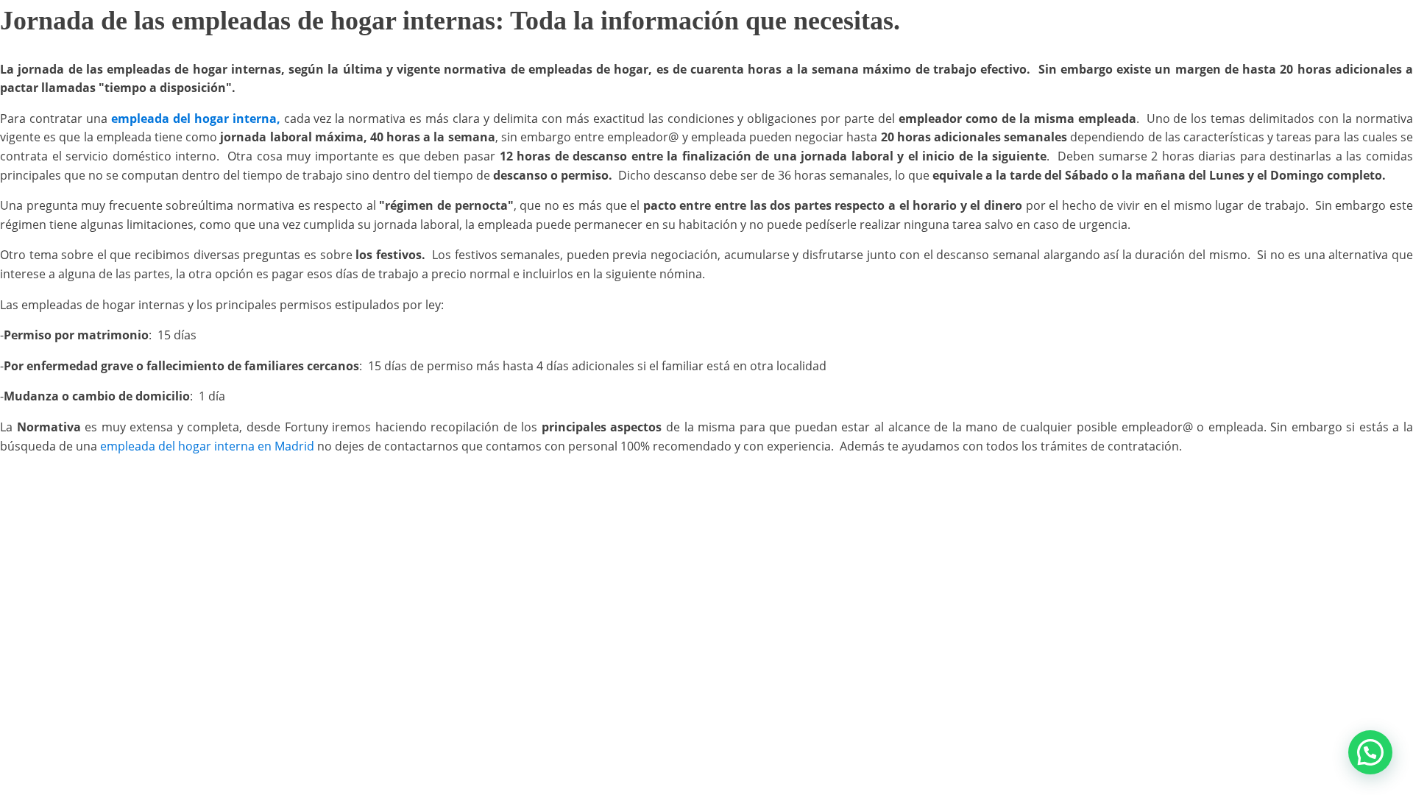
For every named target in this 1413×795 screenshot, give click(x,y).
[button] (1370, 752)
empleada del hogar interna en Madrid (205, 446)
